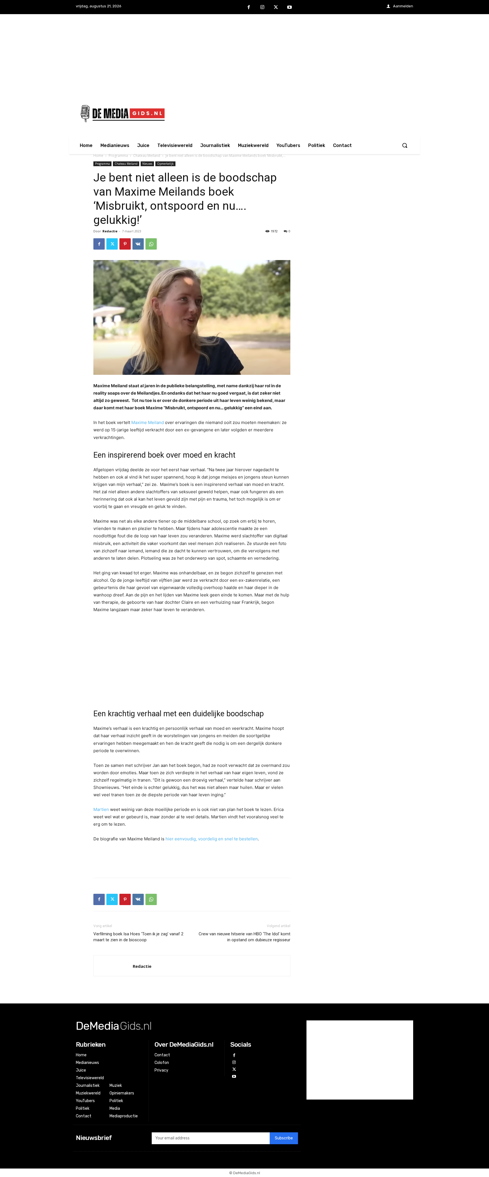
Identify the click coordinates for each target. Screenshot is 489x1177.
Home (98, 155)
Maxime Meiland (147, 422)
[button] (404, 145)
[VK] (138, 244)
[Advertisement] (244, 53)
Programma (118, 155)
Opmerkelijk (165, 164)
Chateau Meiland (146, 155)
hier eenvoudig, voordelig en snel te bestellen (212, 838)
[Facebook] (249, 7)
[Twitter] (276, 7)
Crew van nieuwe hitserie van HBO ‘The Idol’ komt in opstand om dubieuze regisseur (244, 936)
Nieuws (147, 164)
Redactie (109, 231)
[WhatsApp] (151, 244)
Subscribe (284, 1138)
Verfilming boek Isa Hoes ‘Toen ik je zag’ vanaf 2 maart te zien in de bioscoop (138, 936)
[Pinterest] (125, 244)
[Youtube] (289, 7)
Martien (101, 809)
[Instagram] (262, 7)
